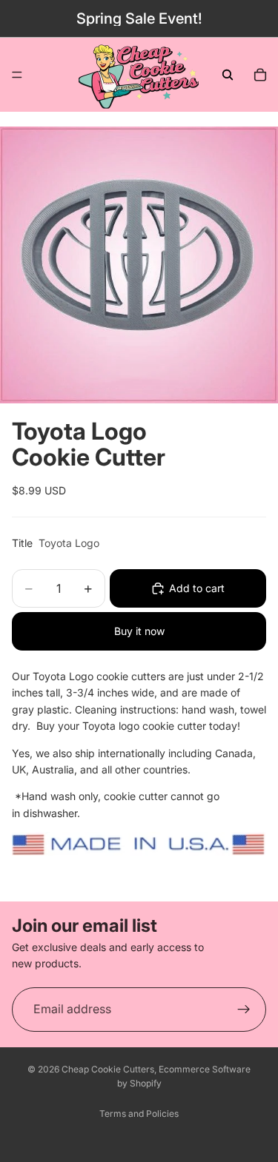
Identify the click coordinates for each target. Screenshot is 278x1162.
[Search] (227, 74)
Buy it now (139, 631)
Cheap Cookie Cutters (108, 1069)
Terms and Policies (139, 1113)
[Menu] (17, 75)
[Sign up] (243, 1009)
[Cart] (260, 74)
